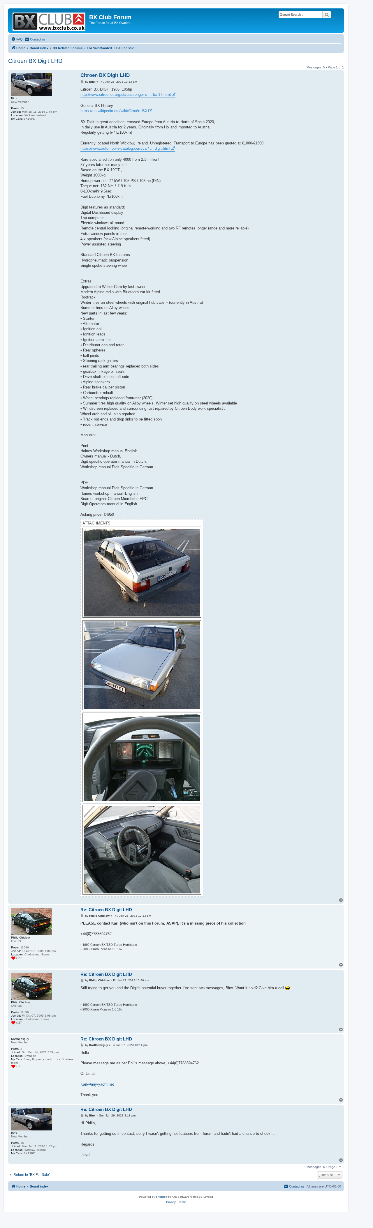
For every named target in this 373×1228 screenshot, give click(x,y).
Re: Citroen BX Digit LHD (106, 909)
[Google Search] (326, 14)
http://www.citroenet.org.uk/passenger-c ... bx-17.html (125, 94)
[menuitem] (17, 39)
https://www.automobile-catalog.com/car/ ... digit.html (125, 148)
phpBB (160, 1196)
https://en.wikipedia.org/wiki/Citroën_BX (113, 111)
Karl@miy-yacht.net (97, 1084)
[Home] (49, 20)
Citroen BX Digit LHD (35, 61)
